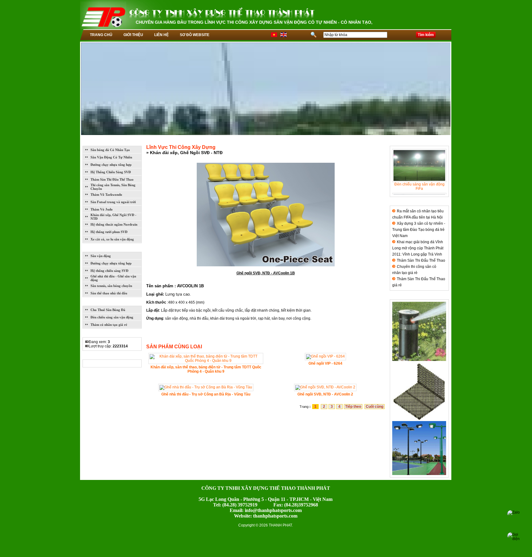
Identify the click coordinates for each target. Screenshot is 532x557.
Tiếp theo (353, 406)
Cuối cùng (374, 406)
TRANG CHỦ (101, 35)
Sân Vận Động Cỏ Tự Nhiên (111, 157)
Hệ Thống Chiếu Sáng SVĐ (111, 172)
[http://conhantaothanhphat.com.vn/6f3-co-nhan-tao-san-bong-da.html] (419, 420)
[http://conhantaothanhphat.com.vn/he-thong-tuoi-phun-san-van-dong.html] (419, 360)
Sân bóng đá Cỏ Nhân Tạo (110, 150)
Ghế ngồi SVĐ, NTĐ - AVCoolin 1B (265, 273)
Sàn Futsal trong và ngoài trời (113, 202)
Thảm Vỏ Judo (102, 209)
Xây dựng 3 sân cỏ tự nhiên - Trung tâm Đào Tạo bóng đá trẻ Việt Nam (418, 229)
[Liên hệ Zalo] (516, 519)
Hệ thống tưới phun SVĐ (109, 232)
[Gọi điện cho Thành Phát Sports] (516, 541)
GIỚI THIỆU (133, 35)
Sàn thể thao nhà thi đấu (109, 293)
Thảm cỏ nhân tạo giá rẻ (109, 324)
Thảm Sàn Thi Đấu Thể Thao (112, 179)
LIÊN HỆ (161, 35)
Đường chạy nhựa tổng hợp (111, 164)
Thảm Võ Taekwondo (106, 194)
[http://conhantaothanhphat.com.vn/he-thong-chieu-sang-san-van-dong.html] (419, 474)
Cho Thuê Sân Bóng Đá (108, 310)
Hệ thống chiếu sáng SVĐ (109, 270)
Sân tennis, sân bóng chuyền (111, 286)
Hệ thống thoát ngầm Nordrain (114, 224)
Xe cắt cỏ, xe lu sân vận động (112, 239)
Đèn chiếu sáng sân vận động (112, 317)
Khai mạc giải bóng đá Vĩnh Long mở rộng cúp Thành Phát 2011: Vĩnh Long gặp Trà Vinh (417, 248)
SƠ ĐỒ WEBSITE (194, 35)
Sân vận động (101, 256)
